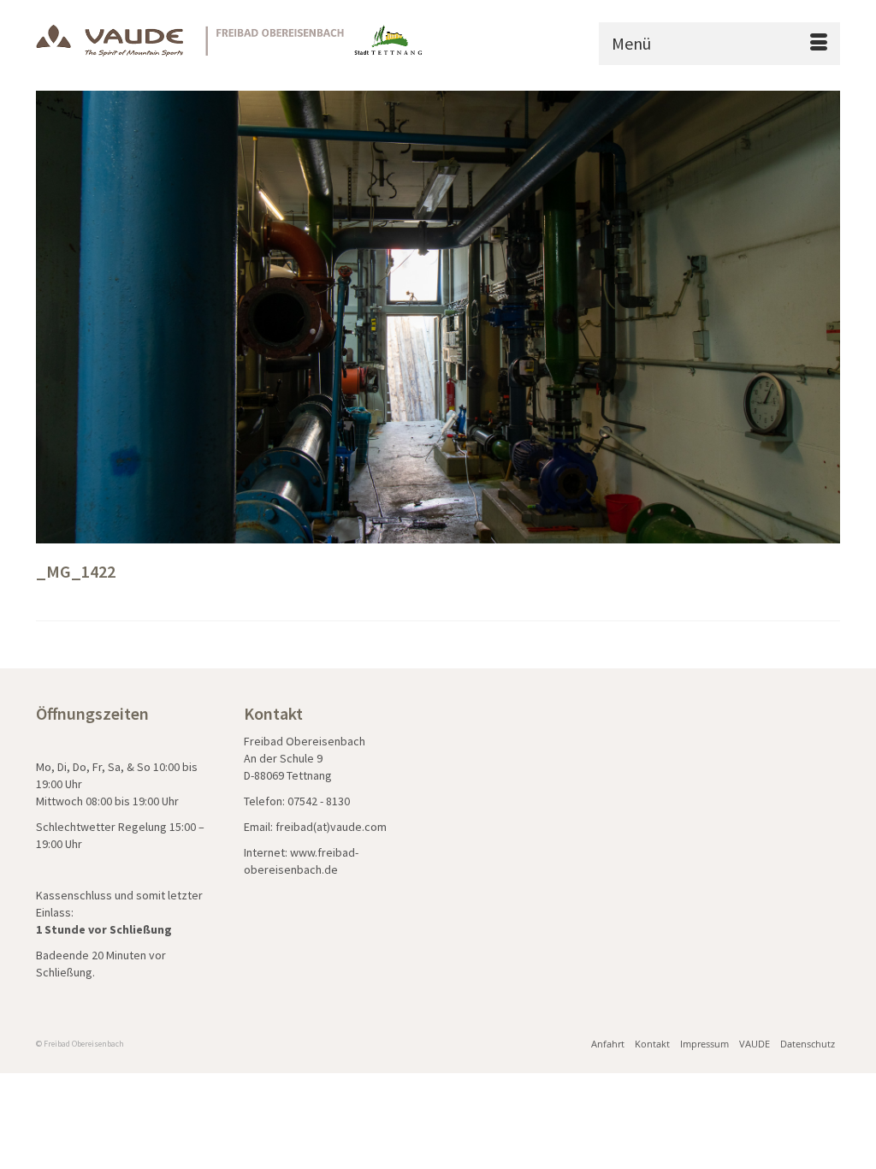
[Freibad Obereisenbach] (230, 38)
